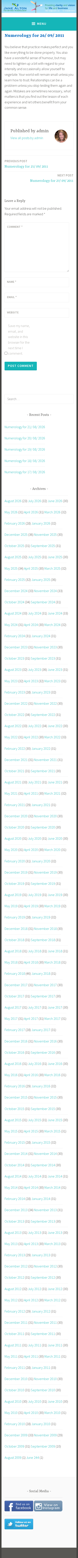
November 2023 (45, 647)
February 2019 (15, 917)
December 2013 (16, 1210)
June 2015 (55, 1120)
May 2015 (11, 1131)
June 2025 (55, 557)
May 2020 (11, 849)
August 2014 (13, 1176)
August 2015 (13, 1120)
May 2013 (11, 1244)
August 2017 (13, 1007)
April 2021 (31, 793)
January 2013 (40, 1255)
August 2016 (13, 1063)
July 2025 (34, 557)
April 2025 (31, 568)
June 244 (32, 1457)
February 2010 (15, 1424)
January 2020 (40, 861)
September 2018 (43, 940)
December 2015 (16, 1097)
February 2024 (15, 636)
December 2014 (16, 1153)
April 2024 (31, 625)
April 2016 (31, 1075)
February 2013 (15, 1255)
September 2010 (43, 1390)
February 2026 (15, 523)
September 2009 (43, 1446)
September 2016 (43, 1052)
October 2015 (14, 1109)
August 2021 (13, 782)
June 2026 (55, 501)
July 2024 (34, 613)
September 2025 (43, 546)
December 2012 (16, 1266)
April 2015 (31, 1131)
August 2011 (13, 1345)
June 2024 (55, 613)
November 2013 (45, 1210)
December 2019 (16, 872)
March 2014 (52, 1187)
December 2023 (16, 647)
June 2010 (55, 1401)
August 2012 (13, 1289)
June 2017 (55, 1007)
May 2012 (11, 1300)
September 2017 (43, 996)
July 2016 (34, 1063)
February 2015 (15, 1142)
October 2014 (14, 1165)
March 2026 (52, 512)
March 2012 (52, 1300)
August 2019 (13, 895)
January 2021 (40, 805)
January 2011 (40, 1367)
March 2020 (52, 849)
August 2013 (13, 1232)
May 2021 (11, 793)
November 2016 (45, 1041)
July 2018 (34, 951)
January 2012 (40, 1311)
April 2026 (31, 512)
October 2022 (14, 714)
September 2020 (43, 827)
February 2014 (15, 1198)
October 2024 (14, 602)
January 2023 (40, 692)
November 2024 (45, 591)
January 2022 (40, 748)
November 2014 (45, 1153)
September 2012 (43, 1277)
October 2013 (14, 1221)
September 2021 (43, 771)
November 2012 (45, 1266)
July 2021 (34, 782)
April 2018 (31, 962)
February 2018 (15, 973)
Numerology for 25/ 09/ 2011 (26, 164)
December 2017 (16, 985)
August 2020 (13, 838)
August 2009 (13, 1457)
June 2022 (55, 726)
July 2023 (34, 669)
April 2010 (31, 1412)
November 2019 (45, 872)
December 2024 (16, 591)
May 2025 (11, 568)
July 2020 (34, 838)
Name (11, 282)
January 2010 (40, 1424)
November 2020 (45, 816)
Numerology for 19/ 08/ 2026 (25, 449)
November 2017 (45, 985)
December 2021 (16, 760)
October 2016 (14, 1052)
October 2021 (14, 771)
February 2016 (15, 1086)
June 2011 (55, 1345)
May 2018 (11, 962)
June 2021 (55, 782)
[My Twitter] (19, 1528)
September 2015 (43, 1109)
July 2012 (34, 1289)
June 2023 (55, 669)
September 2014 (43, 1165)
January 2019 (40, 917)
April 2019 (31, 906)
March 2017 (52, 1018)
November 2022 (45, 703)
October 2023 (14, 658)
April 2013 (31, 1244)
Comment (15, 227)
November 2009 (45, 1435)
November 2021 (45, 760)
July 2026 (34, 501)
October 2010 (14, 1390)
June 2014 (55, 1176)
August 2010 (13, 1401)
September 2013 (43, 1221)
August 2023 (13, 669)
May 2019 (11, 906)
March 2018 (52, 962)
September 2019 (43, 883)
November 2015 (45, 1097)
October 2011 (14, 1334)
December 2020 (16, 816)
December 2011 (16, 1322)
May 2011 (11, 1356)
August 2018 (13, 951)
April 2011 (31, 1356)
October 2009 (14, 1446)
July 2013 (34, 1232)
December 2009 (16, 1435)
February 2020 (15, 861)
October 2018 (14, 940)
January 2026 (40, 523)
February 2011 (15, 1367)
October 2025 (14, 546)
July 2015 (34, 1120)
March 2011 (52, 1356)
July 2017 (34, 1007)
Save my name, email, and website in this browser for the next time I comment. (19, 339)
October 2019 (14, 883)
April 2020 (31, 849)
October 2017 (14, 996)
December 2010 (16, 1379)
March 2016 (52, 1075)
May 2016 (11, 1075)
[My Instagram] (48, 1510)
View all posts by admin (26, 138)
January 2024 (40, 636)
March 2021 (52, 793)
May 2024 (11, 625)
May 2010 (11, 1412)
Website (13, 312)
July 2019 (34, 895)
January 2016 (40, 1086)
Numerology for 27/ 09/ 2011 (51, 178)
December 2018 (16, 928)
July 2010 (34, 1401)
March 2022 (52, 737)
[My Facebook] (19, 1510)
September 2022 (43, 714)
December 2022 (16, 703)
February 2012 (15, 1311)
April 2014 (31, 1187)
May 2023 (11, 681)
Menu (41, 24)
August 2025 (13, 557)
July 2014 (34, 1176)
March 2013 (52, 1244)
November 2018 (45, 928)
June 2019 (55, 895)
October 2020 (14, 827)
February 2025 (15, 579)
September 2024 (43, 602)
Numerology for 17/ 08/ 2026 (25, 472)
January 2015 (40, 1142)
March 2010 (52, 1412)
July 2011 (34, 1345)
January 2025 (40, 579)
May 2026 (11, 512)
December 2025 (16, 534)
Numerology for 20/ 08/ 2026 (25, 438)
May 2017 (11, 1018)
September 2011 (43, 1334)
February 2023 (15, 692)
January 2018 (40, 973)
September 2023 (43, 658)
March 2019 (52, 906)
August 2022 (13, 726)
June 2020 (55, 838)
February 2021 (15, 805)
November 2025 (45, 534)
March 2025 (52, 568)
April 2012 (31, 1300)
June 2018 (55, 951)
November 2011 (45, 1322)
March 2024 (52, 625)
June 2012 (55, 1289)
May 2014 (11, 1187)
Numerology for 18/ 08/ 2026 (25, 461)
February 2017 (15, 1030)
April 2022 (31, 737)
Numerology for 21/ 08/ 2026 (25, 427)
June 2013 (55, 1232)
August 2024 (13, 613)
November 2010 (45, 1379)
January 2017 (40, 1030)
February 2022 (15, 748)
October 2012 (14, 1277)
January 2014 (40, 1198)
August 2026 (13, 501)
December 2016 (16, 1041)
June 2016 (55, 1063)
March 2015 (52, 1131)
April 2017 (31, 1018)
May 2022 (11, 737)
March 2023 (52, 681)
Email (12, 297)
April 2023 (31, 681)
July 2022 (34, 726)
